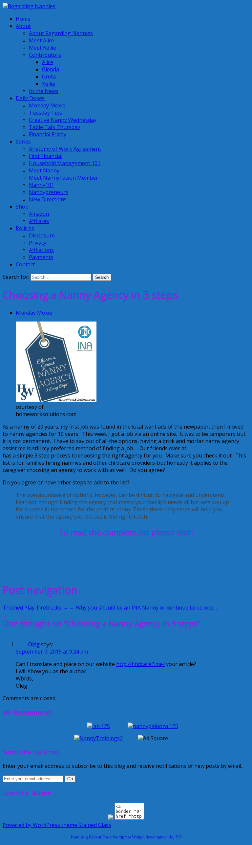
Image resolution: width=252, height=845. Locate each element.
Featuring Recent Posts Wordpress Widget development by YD (126, 836)
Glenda (50, 69)
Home (23, 18)
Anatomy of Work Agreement (65, 148)
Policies (25, 228)
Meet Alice (41, 40)
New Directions (48, 199)
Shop (22, 206)
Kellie (48, 83)
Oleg (34, 644)
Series (23, 141)
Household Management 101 (64, 163)
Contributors (45, 54)
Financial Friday (47, 134)
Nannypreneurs (48, 192)
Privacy (37, 242)
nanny (64, 565)
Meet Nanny (44, 170)
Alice (47, 62)
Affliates (39, 221)
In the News (43, 91)
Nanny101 (41, 185)
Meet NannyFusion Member (63, 177)
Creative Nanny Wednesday (62, 119)
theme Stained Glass (85, 825)
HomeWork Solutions (214, 448)
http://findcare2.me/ (140, 664)
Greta (49, 76)
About (23, 26)
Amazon (39, 213)
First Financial (45, 156)
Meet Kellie (42, 47)
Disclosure (42, 235)
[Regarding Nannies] (29, 6)
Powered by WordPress (31, 825)
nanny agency (91, 565)
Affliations (41, 250)
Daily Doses (30, 98)
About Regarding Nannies (61, 33)
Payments (41, 257)
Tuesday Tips (45, 112)
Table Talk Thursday (54, 127)
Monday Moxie (47, 105)
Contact (25, 264)
